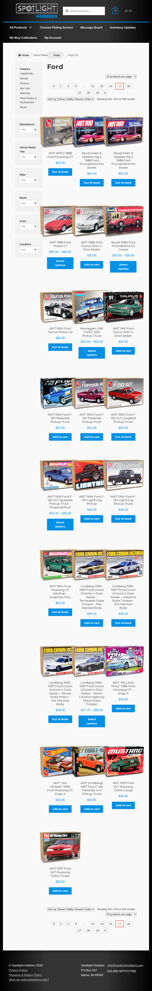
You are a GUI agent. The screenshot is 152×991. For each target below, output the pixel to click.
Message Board (91, 27)
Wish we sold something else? (29, 979)
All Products (18, 27)
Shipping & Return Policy (25, 975)
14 (110, 86)
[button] (30, 27)
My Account (52, 37)
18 (88, 92)
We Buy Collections (23, 37)
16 (128, 86)
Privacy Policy (18, 970)
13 (101, 86)
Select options (60, 263)
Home (25, 55)
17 (79, 92)
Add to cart (92, 264)
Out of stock (60, 171)
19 (97, 92)
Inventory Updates (123, 27)
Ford (57, 55)
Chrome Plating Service (56, 27)
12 (92, 86)
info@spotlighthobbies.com (125, 965)
